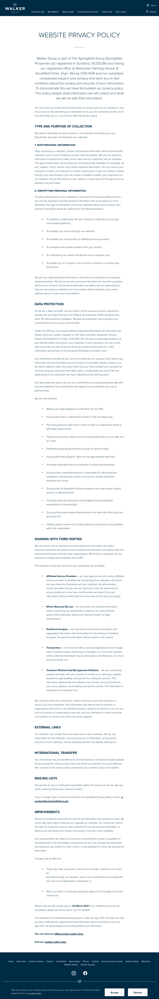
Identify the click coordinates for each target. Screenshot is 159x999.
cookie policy (35, 993)
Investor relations (36, 961)
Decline (138, 992)
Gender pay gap (88, 964)
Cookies (95, 961)
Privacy (86, 961)
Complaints (61, 961)
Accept (115, 992)
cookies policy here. (55, 942)
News (11, 961)
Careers (50, 961)
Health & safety (132, 961)
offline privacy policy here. (69, 934)
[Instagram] (74, 973)
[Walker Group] (15, 8)
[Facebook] (85, 973)
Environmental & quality (112, 961)
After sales (21, 961)
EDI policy (146, 961)
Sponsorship (74, 961)
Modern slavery (71, 964)
